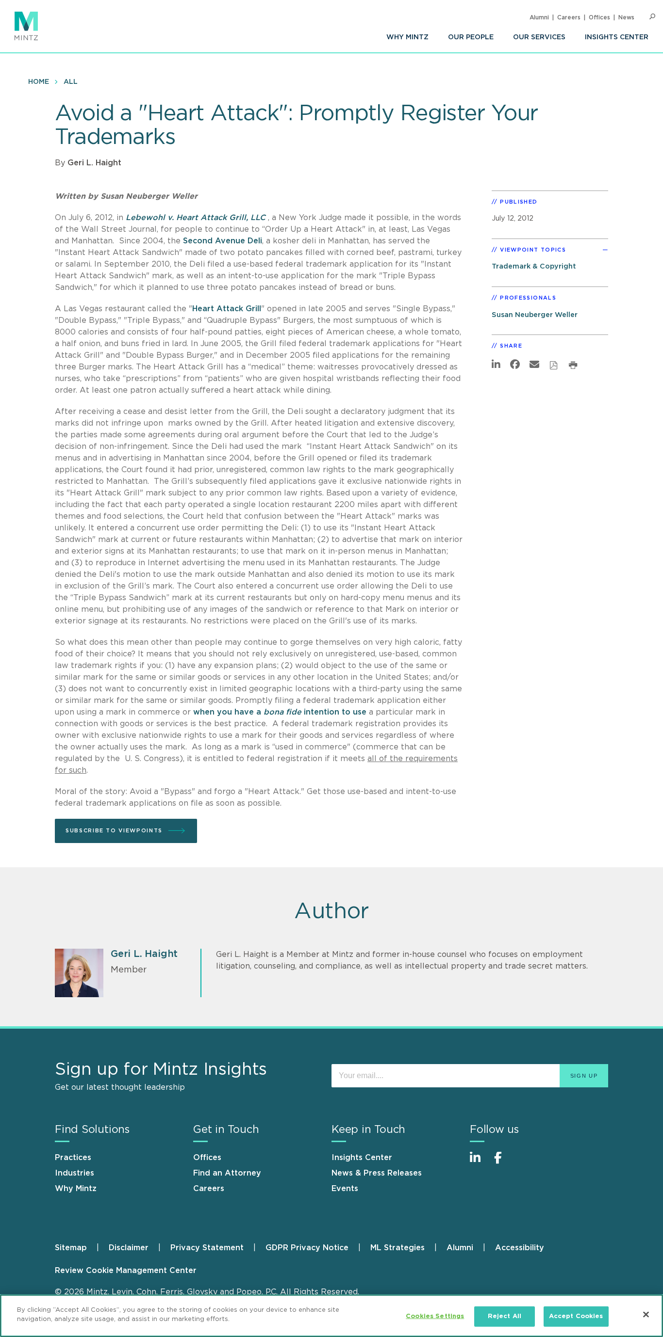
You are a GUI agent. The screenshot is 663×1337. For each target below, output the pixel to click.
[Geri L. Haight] (79, 973)
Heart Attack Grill (226, 309)
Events (345, 1189)
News (626, 17)
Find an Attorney (227, 1173)
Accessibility (519, 1248)
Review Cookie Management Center (126, 1270)
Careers (568, 17)
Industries (74, 1173)
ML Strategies (397, 1248)
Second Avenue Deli (222, 241)
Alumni (539, 17)
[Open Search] (652, 17)
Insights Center (616, 37)
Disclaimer (129, 1248)
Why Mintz (407, 37)
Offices (599, 17)
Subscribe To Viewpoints (114, 830)
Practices (73, 1158)
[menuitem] (407, 37)
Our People (471, 37)
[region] (331, 1315)
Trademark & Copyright (534, 266)
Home (38, 82)
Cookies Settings (435, 1316)
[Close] (646, 1314)
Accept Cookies (576, 1316)
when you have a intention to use (281, 712)
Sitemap (71, 1248)
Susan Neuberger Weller (535, 314)
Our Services (539, 37)
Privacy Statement (207, 1248)
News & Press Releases (377, 1173)
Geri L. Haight (94, 163)
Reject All (504, 1316)
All (71, 82)
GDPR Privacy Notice (306, 1248)
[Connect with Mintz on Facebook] (504, 1163)
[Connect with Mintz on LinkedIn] (479, 1163)
